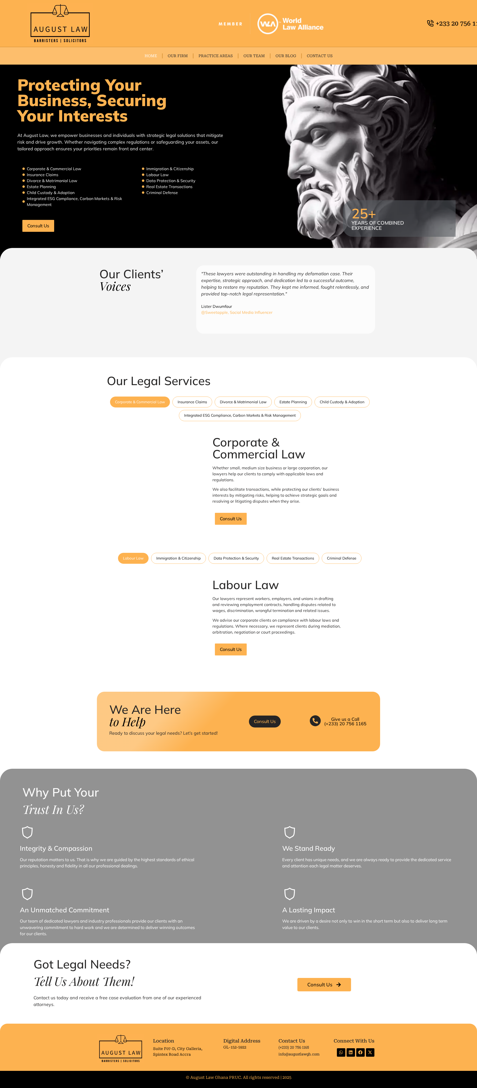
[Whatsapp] (341, 1052)
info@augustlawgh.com (298, 1053)
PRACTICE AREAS (216, 56)
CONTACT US (320, 56)
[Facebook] (360, 1052)
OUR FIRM (178, 56)
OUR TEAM (254, 56)
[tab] (140, 402)
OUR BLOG (286, 56)
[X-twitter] (370, 1052)
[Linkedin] (351, 1052)
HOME (151, 56)
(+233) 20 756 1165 (293, 1047)
